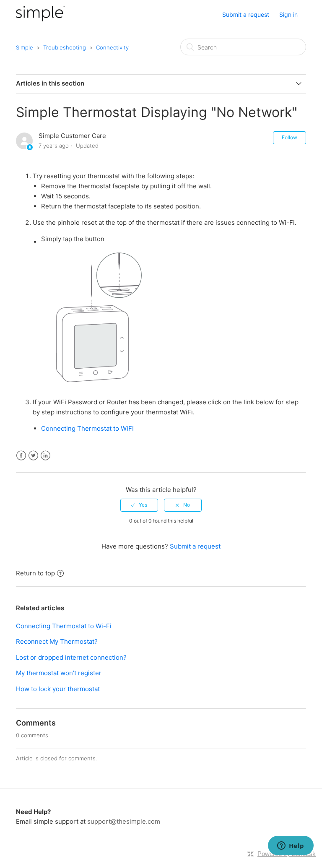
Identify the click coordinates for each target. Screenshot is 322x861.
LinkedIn (45, 455)
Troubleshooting (64, 47)
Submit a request (245, 14)
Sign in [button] (288, 14)
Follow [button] (289, 137)
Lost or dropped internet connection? (71, 657)
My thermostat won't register (58, 673)
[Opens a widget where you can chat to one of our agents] (290, 846)
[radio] (139, 505)
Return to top (35, 573)
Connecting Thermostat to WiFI (87, 428)
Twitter (33, 455)
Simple (24, 47)
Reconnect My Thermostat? (57, 641)
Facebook (21, 455)
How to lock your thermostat (58, 689)
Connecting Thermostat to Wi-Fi (64, 626)
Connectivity (112, 47)
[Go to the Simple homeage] (40, 19)
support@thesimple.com (123, 821)
